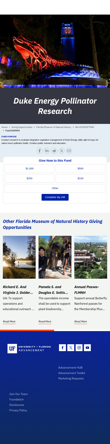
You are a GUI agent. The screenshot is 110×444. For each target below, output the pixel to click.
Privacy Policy (18, 410)
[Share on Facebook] (40, 151)
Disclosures (16, 405)
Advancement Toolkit (71, 373)
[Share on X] (62, 151)
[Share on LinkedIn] (47, 151)
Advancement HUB (70, 367)
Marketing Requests (71, 378)
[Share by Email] (69, 151)
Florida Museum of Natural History (53, 127)
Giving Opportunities (22, 127)
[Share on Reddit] (55, 151)
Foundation (16, 399)
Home (4, 127)
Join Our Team (18, 394)
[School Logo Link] (29, 349)
